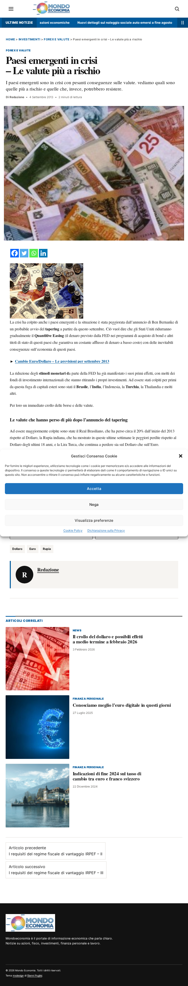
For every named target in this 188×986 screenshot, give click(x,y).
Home (10, 39)
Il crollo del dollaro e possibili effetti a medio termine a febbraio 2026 (108, 639)
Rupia (47, 549)
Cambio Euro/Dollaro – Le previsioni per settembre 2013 (62, 361)
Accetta (94, 488)
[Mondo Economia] (30, 923)
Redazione (17, 97)
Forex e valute (56, 39)
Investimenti (29, 39)
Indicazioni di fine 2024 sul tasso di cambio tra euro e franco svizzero (107, 776)
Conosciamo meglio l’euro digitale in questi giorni (122, 705)
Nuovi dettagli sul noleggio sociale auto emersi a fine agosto (109, 22)
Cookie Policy (72, 530)
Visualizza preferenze (94, 520)
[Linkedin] (43, 253)
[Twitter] (24, 253)
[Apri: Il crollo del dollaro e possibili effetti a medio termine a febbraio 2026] (37, 659)
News (77, 630)
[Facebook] (14, 253)
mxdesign (18, 975)
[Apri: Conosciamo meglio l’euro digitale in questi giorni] (37, 727)
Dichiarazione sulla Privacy (106, 530)
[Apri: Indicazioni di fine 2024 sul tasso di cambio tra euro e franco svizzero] (37, 795)
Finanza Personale (88, 699)
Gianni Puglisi (34, 975)
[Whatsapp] (33, 253)
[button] (180, 455)
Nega (94, 504)
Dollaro (17, 549)
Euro (32, 549)
